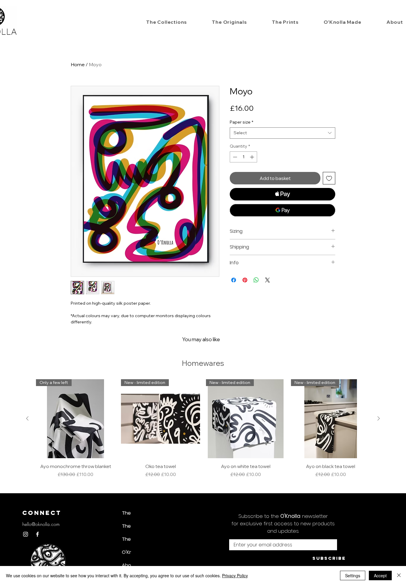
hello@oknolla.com (41, 524)
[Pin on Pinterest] (244, 280)
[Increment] (252, 157)
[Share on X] (267, 280)
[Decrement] (234, 157)
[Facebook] (37, 534)
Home (78, 64)
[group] (203, 428)
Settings (352, 575)
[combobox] (282, 133)
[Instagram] (25, 534)
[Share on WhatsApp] (256, 280)
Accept (380, 575)
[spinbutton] (243, 157)
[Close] (398, 575)
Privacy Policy (235, 575)
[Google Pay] (282, 210)
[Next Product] (378, 418)
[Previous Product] (27, 418)
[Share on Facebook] (233, 280)
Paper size (241, 122)
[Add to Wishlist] (329, 178)
